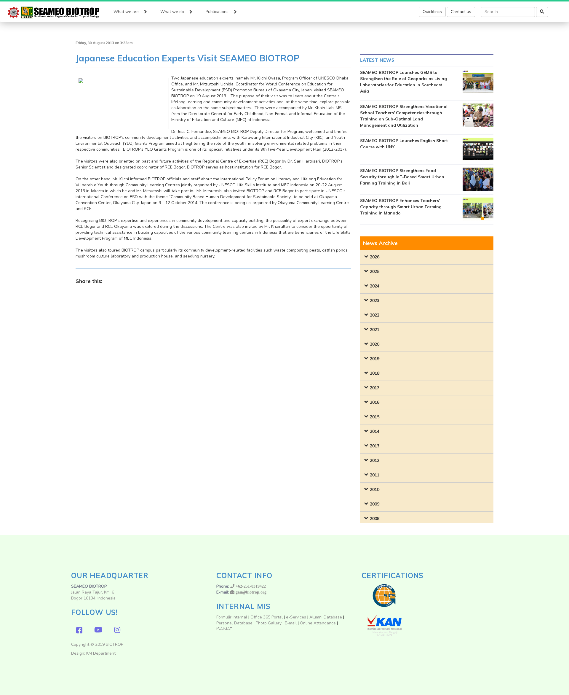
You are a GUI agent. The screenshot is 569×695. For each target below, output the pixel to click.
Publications (217, 12)
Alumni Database (325, 617)
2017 (374, 388)
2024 (374, 286)
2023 (374, 300)
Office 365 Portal (266, 617)
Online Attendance (318, 623)
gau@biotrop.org (251, 592)
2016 (374, 402)
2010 (374, 489)
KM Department (101, 653)
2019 (374, 359)
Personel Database (234, 623)
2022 (374, 315)
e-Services (296, 617)
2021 (374, 330)
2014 (374, 431)
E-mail (291, 623)
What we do (172, 12)
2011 (374, 475)
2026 (374, 257)
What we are (126, 12)
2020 (374, 344)
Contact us (461, 12)
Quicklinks (432, 12)
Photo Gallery (269, 623)
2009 (374, 504)
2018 (374, 373)
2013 (374, 446)
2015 (374, 417)
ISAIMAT (224, 629)
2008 (374, 518)
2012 (374, 460)
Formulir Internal (231, 617)
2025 (374, 271)
